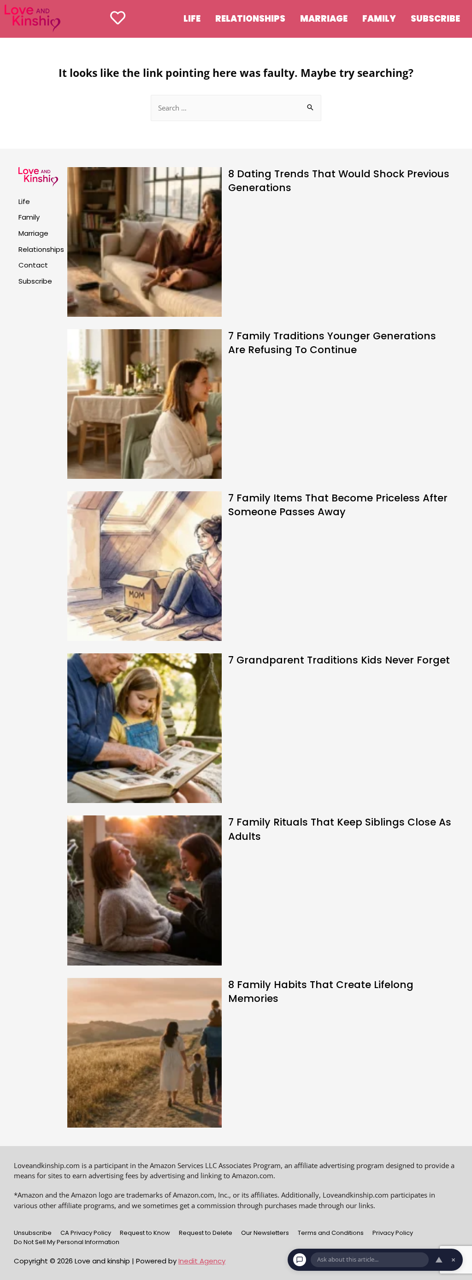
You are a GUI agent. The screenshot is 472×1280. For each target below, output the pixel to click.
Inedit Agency (201, 1261)
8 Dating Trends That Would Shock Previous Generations (338, 181)
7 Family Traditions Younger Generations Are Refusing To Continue (332, 343)
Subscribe (435, 18)
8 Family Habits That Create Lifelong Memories (320, 991)
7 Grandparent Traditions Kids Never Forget (339, 660)
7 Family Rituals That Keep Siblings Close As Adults (339, 829)
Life (192, 18)
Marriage (324, 18)
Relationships (250, 18)
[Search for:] (236, 107)
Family (379, 18)
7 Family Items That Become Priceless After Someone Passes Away (338, 505)
